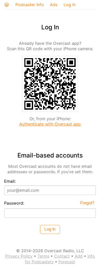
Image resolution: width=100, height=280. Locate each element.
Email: (10, 181)
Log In (70, 4)
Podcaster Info (29, 4)
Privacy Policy (19, 256)
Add (79, 256)
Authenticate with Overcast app (50, 124)
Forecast (66, 261)
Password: (14, 203)
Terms (43, 256)
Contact (62, 256)
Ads (53, 4)
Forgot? (87, 203)
